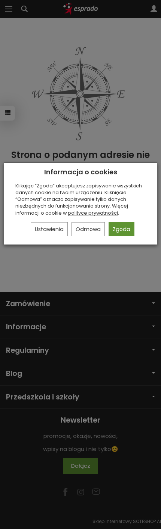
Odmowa (88, 229)
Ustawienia (49, 229)
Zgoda (121, 229)
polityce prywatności (93, 213)
